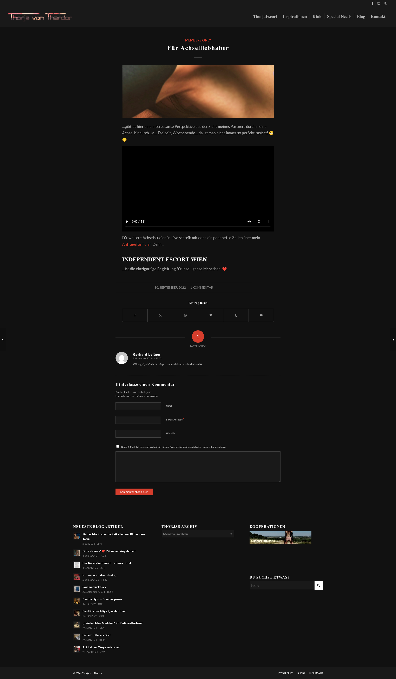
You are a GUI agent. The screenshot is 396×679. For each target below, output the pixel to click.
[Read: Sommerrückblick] (77, 589)
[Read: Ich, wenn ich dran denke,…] (77, 577)
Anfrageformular (136, 244)
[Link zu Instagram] (379, 3)
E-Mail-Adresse (175, 419)
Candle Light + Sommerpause (102, 599)
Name (169, 405)
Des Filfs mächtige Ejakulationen (104, 611)
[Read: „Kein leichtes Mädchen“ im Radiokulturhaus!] (77, 625)
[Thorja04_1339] (43, 16)
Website (170, 433)
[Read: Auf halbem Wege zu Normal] (77, 649)
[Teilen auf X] (160, 315)
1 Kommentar (201, 287)
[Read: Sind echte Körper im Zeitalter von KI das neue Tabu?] (77, 536)
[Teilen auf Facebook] (134, 315)
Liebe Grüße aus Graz (96, 635)
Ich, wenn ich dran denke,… (100, 575)
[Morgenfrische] (3, 339)
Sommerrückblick (94, 587)
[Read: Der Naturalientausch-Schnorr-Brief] (77, 565)
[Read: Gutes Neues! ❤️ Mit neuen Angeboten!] (77, 553)
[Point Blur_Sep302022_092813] (198, 91)
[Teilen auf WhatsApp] (185, 315)
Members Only (198, 40)
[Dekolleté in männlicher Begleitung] (393, 339)
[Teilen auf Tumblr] (235, 315)
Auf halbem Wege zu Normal (101, 647)
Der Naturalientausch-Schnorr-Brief (106, 563)
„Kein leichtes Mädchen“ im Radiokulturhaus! (112, 623)
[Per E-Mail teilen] (261, 315)
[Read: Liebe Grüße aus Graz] (77, 637)
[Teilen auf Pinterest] (210, 315)
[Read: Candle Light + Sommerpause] (77, 601)
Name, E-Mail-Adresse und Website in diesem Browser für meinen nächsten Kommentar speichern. (173, 447)
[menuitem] (265, 16)
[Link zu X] (385, 3)
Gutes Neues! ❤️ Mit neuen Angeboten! (109, 551)
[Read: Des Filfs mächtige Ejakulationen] (77, 613)
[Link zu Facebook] (373, 3)
